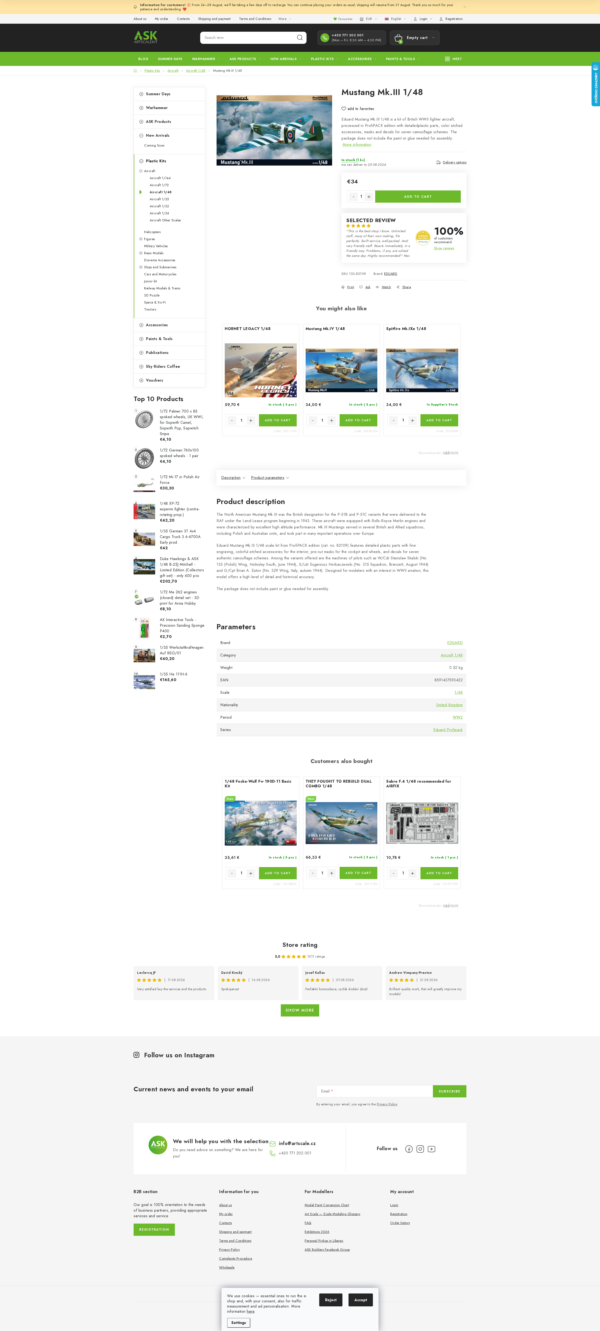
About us (140, 18)
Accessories (157, 325)
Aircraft (149, 171)
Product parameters (267, 477)
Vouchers (154, 380)
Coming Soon (154, 145)
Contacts (183, 18)
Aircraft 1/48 (161, 192)
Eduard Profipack (448, 729)
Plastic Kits (156, 161)
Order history (400, 1223)
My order (162, 18)
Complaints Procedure (235, 1258)
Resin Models (153, 253)
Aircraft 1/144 (160, 178)
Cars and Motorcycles (160, 274)
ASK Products (158, 121)
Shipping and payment (214, 18)
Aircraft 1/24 (159, 213)
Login (394, 1205)
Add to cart (418, 196)
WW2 (458, 717)
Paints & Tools (159, 338)
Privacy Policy (387, 1104)
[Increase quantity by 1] (369, 197)
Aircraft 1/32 (159, 206)
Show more (300, 1010)
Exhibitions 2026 (317, 1231)
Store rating (300, 944)
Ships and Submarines (160, 267)
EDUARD (390, 273)
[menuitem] (143, 59)
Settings (238, 1322)
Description (231, 477)
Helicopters (152, 232)
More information (357, 144)
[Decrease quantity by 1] (353, 197)
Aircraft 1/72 (159, 185)
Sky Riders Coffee (163, 366)
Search (300, 38)
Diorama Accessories (159, 260)
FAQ (308, 1223)
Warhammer (157, 107)
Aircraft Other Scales (165, 220)
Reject (331, 1300)
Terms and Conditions (255, 18)
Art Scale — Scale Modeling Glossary (332, 1214)
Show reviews (444, 248)
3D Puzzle (152, 295)
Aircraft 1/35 (159, 199)
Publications (157, 352)
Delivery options (454, 162)
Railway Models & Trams (162, 288)
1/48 (458, 692)
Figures (149, 239)
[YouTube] (431, 1149)
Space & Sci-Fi (155, 302)
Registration (454, 18)
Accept (360, 1300)
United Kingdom (449, 705)
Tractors (150, 309)
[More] (453, 59)
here (250, 1311)
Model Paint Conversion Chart (327, 1205)
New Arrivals (157, 135)
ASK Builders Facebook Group (327, 1249)
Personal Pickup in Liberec (324, 1240)
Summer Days (158, 94)
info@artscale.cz (297, 1143)
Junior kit (150, 281)
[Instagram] (420, 1149)
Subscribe (450, 1091)
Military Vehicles (156, 246)
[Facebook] (409, 1149)
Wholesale (227, 1267)
